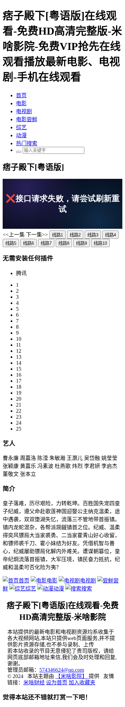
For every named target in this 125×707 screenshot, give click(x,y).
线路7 (46, 243)
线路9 (81, 243)
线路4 (110, 234)
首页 (21, 95)
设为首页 (56, 682)
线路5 (10, 243)
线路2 (75, 234)
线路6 (28, 243)
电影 (21, 103)
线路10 (100, 243)
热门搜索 (26, 143)
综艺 (21, 127)
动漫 (21, 135)
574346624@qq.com (61, 670)
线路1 (57, 234)
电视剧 (24, 111)
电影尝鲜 (26, 119)
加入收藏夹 (82, 682)
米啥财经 (34, 682)
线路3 (92, 234)
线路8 (63, 243)
